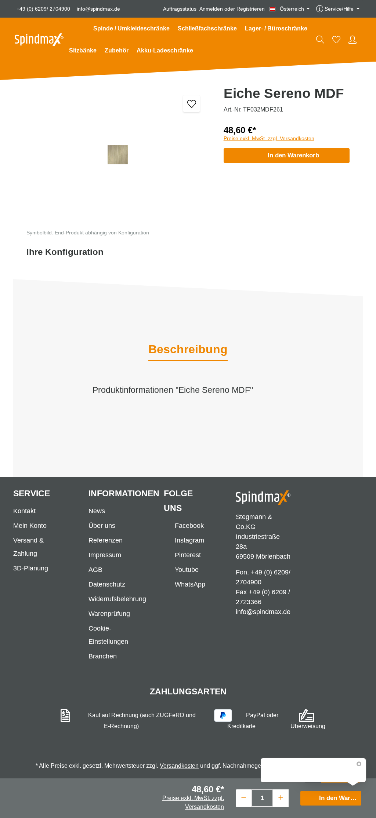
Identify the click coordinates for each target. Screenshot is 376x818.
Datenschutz (106, 584)
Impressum (104, 555)
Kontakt (24, 511)
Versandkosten (179, 766)
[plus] (281, 797)
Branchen (102, 656)
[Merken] (191, 103)
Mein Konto (30, 525)
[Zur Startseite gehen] (39, 39)
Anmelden (211, 9)
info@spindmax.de (98, 9)
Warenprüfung (109, 613)
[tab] (188, 350)
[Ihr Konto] (352, 39)
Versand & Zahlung (28, 547)
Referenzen (105, 540)
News (96, 511)
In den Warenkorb (293, 155)
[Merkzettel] (336, 39)
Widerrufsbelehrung (117, 599)
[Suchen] (320, 39)
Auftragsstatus (179, 9)
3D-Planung (30, 568)
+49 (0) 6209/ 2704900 (43, 9)
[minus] (244, 797)
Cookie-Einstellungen (108, 635)
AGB (95, 569)
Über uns (101, 525)
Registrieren (250, 9)
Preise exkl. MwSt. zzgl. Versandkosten (269, 138)
